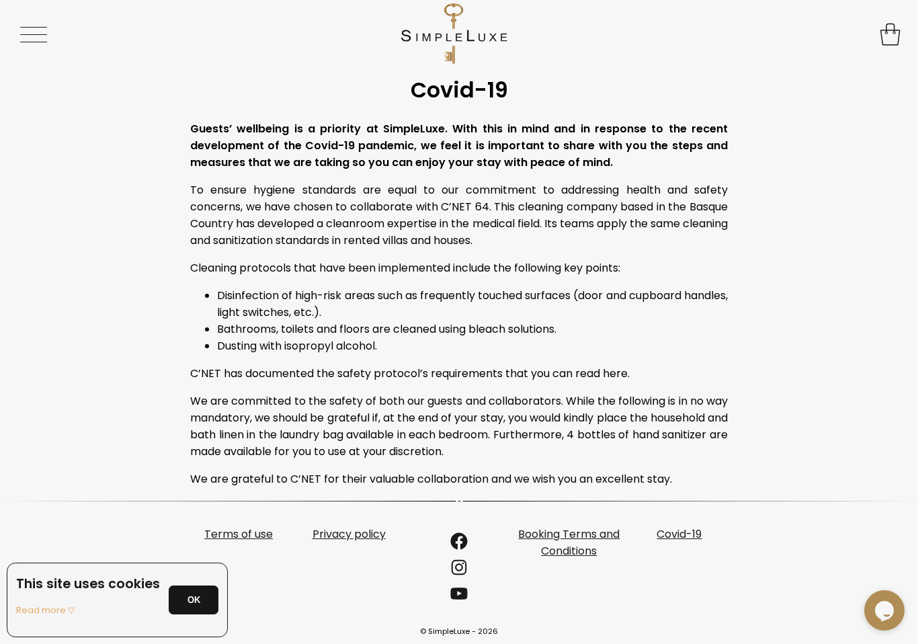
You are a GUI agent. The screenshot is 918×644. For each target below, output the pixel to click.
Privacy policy (349, 534)
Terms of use (238, 534)
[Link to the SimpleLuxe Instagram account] (459, 572)
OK (193, 600)
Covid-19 (679, 534)
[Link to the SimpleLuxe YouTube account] (459, 598)
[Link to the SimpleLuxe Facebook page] (459, 545)
